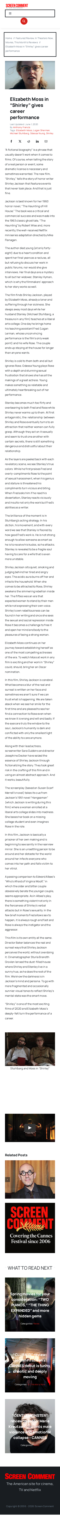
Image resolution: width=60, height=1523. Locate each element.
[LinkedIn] (37, 141)
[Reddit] (29, 141)
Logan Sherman (41, 130)
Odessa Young (37, 133)
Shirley (50, 133)
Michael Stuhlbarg (19, 133)
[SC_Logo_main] (30, 1474)
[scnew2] (17, 5)
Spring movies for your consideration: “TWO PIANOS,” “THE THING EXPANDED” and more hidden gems (30, 1305)
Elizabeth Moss (24, 130)
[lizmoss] (30, 62)
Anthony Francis (21, 127)
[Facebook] (11, 141)
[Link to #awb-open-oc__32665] (24, 21)
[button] (7, 1179)
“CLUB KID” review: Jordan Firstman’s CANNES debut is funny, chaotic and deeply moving (30, 1365)
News (36, 1323)
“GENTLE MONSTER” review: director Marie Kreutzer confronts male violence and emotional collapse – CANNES (30, 1426)
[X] (20, 141)
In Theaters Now (36, 1384)
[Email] (46, 141)
